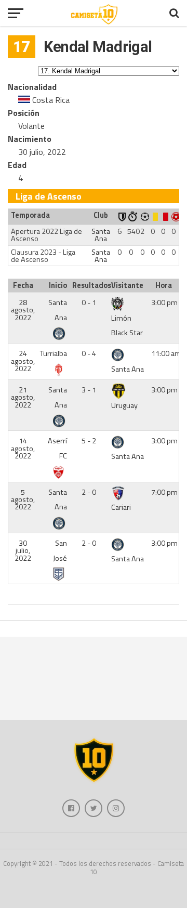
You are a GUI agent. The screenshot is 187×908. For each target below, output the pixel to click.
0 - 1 (89, 302)
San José (60, 550)
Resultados (90, 285)
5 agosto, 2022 (23, 499)
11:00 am (166, 353)
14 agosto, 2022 (23, 448)
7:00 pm (164, 492)
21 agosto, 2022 (23, 397)
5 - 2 (89, 440)
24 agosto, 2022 (23, 361)
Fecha (23, 285)
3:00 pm (164, 302)
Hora (163, 285)
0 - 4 (89, 353)
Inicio (58, 285)
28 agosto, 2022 (23, 310)
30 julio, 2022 (23, 550)
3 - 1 (89, 390)
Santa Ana (100, 235)
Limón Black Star (127, 325)
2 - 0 (89, 492)
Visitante (127, 285)
